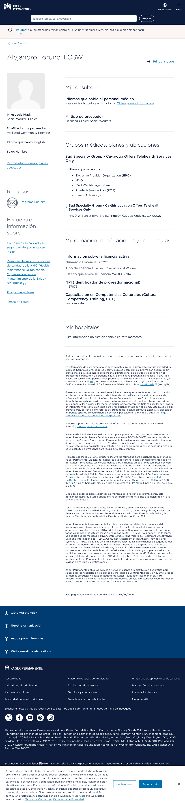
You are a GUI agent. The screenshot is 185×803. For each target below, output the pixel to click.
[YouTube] (29, 717)
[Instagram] (50, 717)
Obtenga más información (135, 103)
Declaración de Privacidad (68, 799)
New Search (19, 43)
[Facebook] (18, 717)
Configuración (124, 784)
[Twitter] (8, 717)
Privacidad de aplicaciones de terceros (156, 678)
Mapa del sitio (140, 699)
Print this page (163, 61)
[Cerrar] (179, 784)
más (19, 33)
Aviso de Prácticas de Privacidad (88, 678)
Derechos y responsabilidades (86, 699)
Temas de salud (18, 301)
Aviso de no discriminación (21, 685)
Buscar (146, 18)
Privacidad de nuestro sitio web (24, 699)
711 (91, 381)
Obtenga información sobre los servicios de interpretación (115, 414)
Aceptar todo (150, 784)
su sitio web (147, 384)
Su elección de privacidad (84, 685)
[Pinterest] (39, 717)
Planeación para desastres (148, 685)
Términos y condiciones (82, 692)
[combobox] (84, 18)
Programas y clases (20, 292)
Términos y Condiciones (38, 799)
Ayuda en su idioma (17, 692)
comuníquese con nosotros (92, 426)
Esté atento (21, 30)
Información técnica (144, 692)
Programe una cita (33, 202)
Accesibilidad (13, 678)
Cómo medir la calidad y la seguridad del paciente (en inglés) (26, 247)
